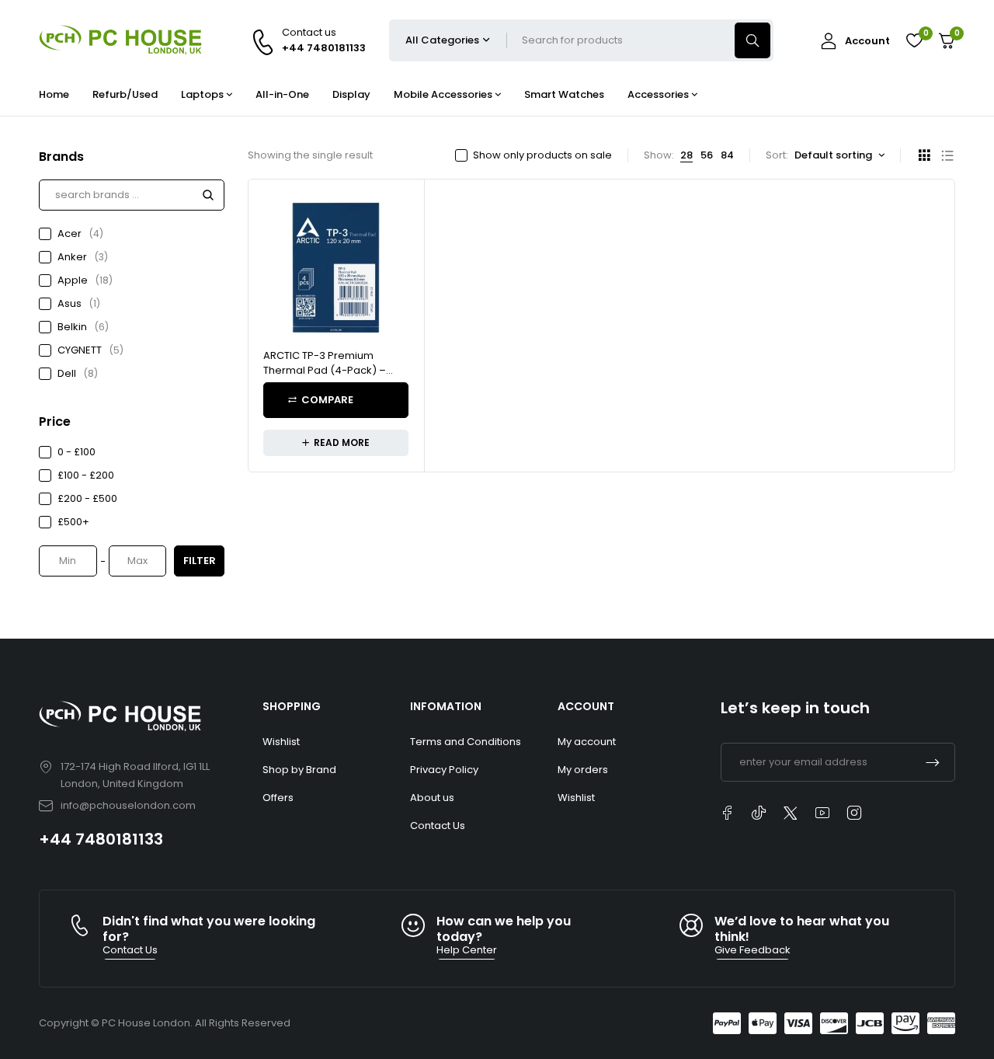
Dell (77, 373)
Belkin (83, 326)
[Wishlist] (914, 40)
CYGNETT (90, 350)
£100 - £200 (85, 475)
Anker (82, 256)
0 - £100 (76, 451)
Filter (199, 560)
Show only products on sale (542, 155)
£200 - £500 (87, 498)
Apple (85, 280)
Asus (78, 303)
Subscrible (932, 762)
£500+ (73, 521)
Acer (80, 233)
